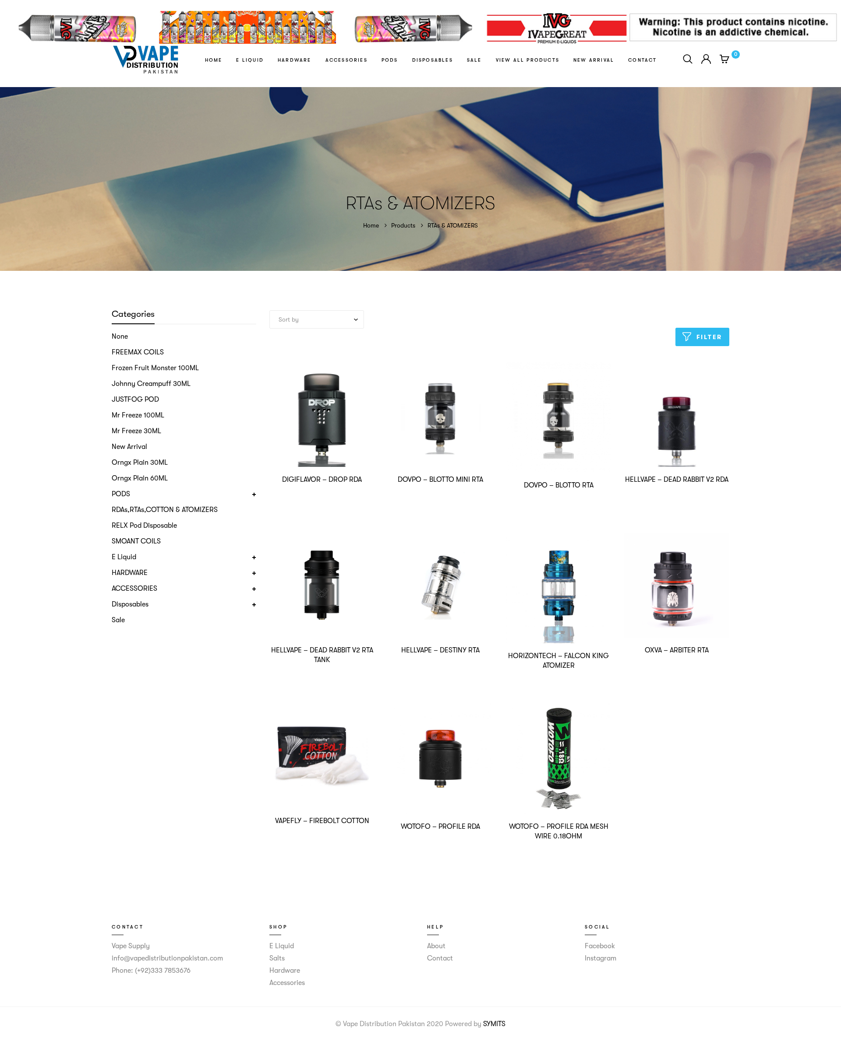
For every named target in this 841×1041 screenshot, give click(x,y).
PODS (390, 60)
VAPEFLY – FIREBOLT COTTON (322, 821)
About (436, 946)
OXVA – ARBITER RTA (677, 650)
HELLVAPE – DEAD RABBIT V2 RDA (676, 480)
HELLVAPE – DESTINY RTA (440, 650)
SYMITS (494, 1024)
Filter (709, 336)
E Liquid (250, 60)
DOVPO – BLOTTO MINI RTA (440, 480)
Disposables (432, 60)
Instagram (600, 958)
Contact (642, 60)
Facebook (600, 946)
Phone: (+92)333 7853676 (151, 970)
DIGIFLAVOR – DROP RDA (322, 480)
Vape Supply (131, 946)
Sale (474, 60)
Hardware (294, 60)
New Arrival (593, 60)
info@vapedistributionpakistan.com (167, 958)
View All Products (527, 60)
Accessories (346, 60)
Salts (277, 958)
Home (214, 60)
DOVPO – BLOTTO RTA (559, 485)
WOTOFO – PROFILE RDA (440, 827)
